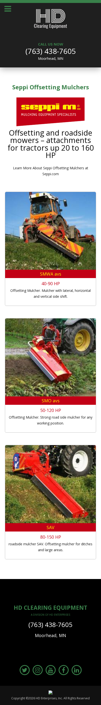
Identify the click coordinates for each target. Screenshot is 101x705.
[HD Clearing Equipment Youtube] (50, 670)
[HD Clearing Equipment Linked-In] (76, 670)
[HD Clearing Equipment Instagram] (37, 670)
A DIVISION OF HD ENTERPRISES (50, 614)
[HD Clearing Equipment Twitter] (24, 670)
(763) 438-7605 (50, 51)
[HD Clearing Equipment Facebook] (63, 670)
